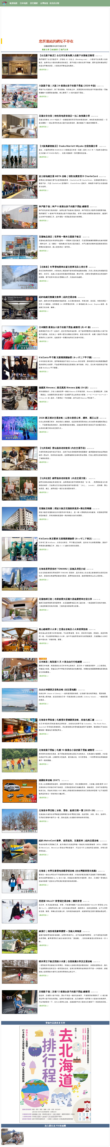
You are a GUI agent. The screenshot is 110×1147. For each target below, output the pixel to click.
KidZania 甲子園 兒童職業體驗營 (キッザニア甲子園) (65, 357)
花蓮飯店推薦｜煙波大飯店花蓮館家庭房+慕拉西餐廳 (65, 508)
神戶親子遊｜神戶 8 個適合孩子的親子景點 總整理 (64, 206)
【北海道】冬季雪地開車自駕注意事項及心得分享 (63, 267)
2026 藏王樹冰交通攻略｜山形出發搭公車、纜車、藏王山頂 (68, 418)
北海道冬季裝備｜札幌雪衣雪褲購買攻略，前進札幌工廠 (66, 720)
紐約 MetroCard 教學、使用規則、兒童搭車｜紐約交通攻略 (69, 840)
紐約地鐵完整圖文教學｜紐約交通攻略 (58, 297)
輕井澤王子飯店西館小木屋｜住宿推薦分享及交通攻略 (65, 961)
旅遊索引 (55, 49)
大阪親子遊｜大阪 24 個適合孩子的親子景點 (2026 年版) (67, 85)
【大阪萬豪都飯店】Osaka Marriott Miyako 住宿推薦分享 (68, 146)
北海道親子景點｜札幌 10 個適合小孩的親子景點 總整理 (66, 750)
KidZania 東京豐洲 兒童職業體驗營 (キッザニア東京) (65, 538)
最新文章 (45, 49)
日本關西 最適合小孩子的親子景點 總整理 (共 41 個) (65, 327)
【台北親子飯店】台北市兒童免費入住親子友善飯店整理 (66, 55)
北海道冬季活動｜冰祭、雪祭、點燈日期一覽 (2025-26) (67, 810)
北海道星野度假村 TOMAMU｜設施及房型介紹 (62, 569)
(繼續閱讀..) (43, 69)
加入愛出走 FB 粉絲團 (55, 1125)
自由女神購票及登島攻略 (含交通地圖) (58, 689)
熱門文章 (64, 49)
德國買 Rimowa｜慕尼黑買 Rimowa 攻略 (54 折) (64, 387)
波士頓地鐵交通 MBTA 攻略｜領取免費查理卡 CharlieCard (68, 176)
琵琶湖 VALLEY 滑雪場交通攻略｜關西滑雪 (60, 901)
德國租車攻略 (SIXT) (49, 780)
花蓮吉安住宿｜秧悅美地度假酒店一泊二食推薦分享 (64, 116)
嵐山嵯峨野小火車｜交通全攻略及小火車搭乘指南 (63, 629)
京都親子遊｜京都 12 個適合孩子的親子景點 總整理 (64, 991)
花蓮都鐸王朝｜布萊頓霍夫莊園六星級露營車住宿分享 (65, 599)
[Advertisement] (55, 23)
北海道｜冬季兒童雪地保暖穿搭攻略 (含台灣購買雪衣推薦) (68, 870)
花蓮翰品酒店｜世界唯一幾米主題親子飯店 (60, 236)
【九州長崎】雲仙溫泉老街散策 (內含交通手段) (62, 448)
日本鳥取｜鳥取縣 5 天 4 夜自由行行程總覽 (60, 661)
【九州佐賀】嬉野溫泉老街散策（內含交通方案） (63, 478)
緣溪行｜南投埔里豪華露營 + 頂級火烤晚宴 (60, 931)
